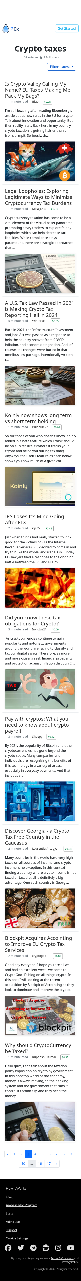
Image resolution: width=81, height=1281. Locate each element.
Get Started (67, 28)
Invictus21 (39, 629)
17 (49, 1163)
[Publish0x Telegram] (34, 1247)
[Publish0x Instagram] (59, 1247)
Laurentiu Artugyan (46, 848)
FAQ (9, 1197)
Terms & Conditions (62, 1258)
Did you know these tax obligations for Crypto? (32, 620)
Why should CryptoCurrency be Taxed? (38, 1048)
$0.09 (55, 629)
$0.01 (57, 427)
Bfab (35, 101)
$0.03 (54, 209)
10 (23, 1163)
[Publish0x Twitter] (21, 1247)
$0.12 (51, 736)
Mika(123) (39, 209)
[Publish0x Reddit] (46, 1247)
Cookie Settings (17, 1238)
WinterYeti (39, 321)
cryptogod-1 (41, 956)
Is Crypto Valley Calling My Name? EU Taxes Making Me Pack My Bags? (37, 89)
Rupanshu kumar (44, 1057)
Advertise (13, 1221)
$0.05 (55, 321)
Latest (60, 66)
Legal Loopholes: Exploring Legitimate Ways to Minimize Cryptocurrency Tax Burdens (38, 196)
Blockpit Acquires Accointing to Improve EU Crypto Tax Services (38, 943)
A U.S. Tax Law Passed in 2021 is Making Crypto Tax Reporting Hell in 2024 (39, 308)
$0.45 (48, 528)
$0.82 (58, 956)
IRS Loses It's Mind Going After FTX (34, 519)
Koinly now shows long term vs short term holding (38, 418)
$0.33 (65, 1057)
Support (11, 1230)
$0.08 (47, 101)
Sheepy (37, 736)
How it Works (16, 1188)
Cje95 (36, 528)
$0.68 (68, 849)
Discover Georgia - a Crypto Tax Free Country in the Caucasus (37, 836)
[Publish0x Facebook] (9, 1247)
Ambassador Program (21, 1205)
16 (40, 1163)
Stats (9, 1213)
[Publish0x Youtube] (72, 1247)
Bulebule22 (40, 427)
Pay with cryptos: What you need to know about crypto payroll (37, 724)
